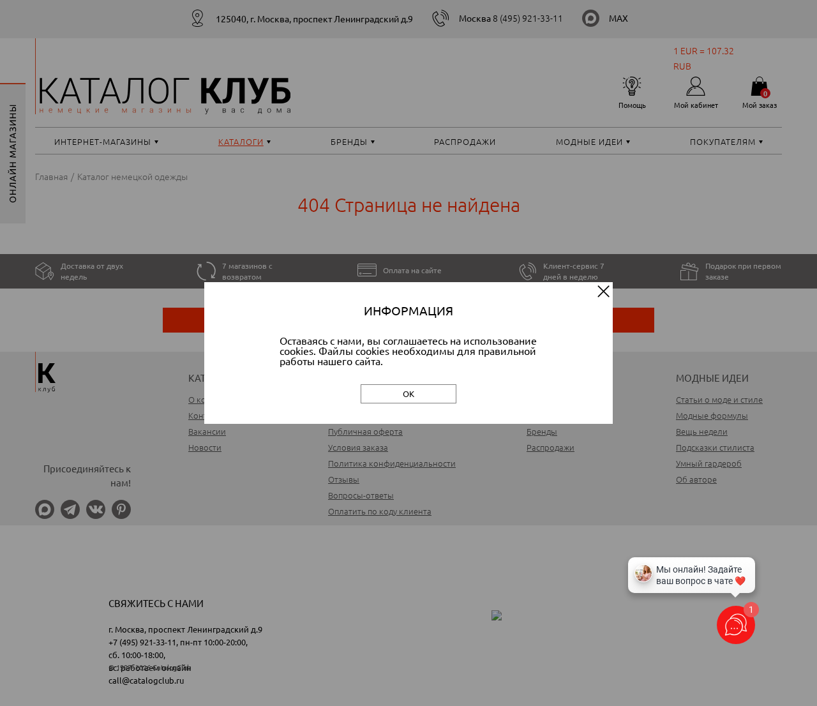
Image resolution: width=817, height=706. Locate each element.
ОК (408, 393)
